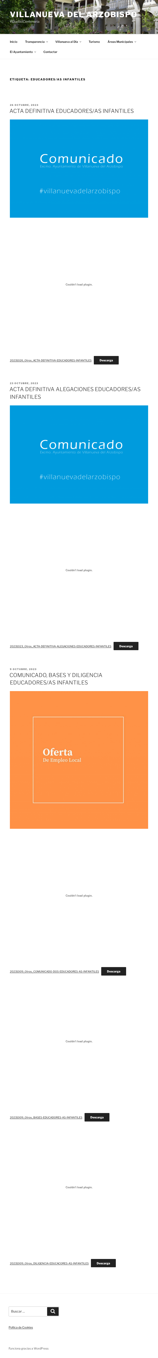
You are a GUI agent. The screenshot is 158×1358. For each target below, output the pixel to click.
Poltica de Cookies (21, 1327)
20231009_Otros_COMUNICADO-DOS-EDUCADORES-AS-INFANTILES (54, 971)
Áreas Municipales (120, 41)
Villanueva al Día (66, 41)
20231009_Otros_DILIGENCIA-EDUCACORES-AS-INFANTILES (49, 1263)
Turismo (94, 41)
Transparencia (35, 41)
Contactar (50, 52)
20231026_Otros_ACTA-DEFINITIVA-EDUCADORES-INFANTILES (51, 360)
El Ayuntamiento (21, 52)
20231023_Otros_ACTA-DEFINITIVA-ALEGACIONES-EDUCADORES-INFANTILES (60, 646)
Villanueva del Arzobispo (73, 14)
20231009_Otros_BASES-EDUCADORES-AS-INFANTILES (46, 1117)
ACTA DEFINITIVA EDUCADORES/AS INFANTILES (71, 111)
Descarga (106, 360)
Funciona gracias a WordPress (29, 1348)
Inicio (13, 41)
